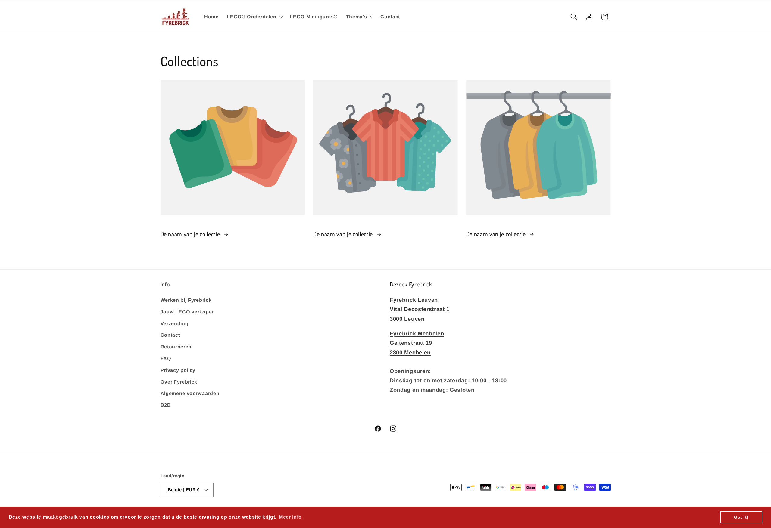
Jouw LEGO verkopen (188, 311)
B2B (166, 404)
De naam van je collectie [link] (191, 234)
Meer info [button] (290, 517)
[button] (254, 16)
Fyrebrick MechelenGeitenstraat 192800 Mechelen (417, 342)
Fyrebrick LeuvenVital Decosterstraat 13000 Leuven (420, 308)
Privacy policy (178, 369)
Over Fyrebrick (179, 381)
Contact (170, 335)
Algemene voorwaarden (190, 393)
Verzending (175, 323)
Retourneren (176, 346)
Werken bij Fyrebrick (186, 299)
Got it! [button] (741, 517)
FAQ (166, 358)
